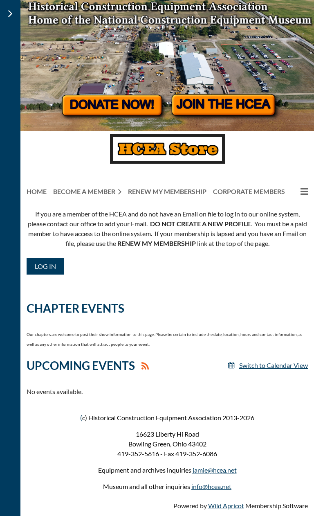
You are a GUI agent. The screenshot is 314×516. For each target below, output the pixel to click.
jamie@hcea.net (215, 470)
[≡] (300, 191)
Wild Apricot (226, 505)
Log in (45, 266)
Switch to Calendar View (273, 365)
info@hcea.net (211, 486)
